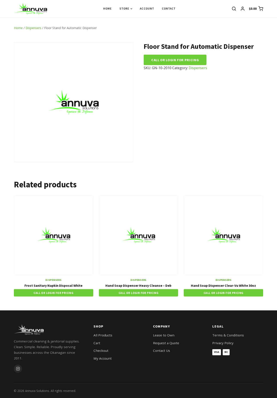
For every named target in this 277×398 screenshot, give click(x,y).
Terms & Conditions (228, 335)
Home (107, 8)
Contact (169, 8)
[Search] (234, 8)
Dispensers (33, 28)
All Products (102, 335)
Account (147, 8)
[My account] (242, 8)
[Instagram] (18, 369)
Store (124, 8)
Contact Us (161, 350)
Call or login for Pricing (175, 60)
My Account (102, 358)
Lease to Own (163, 335)
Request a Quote (166, 343)
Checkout (100, 350)
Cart (96, 343)
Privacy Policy (223, 343)
